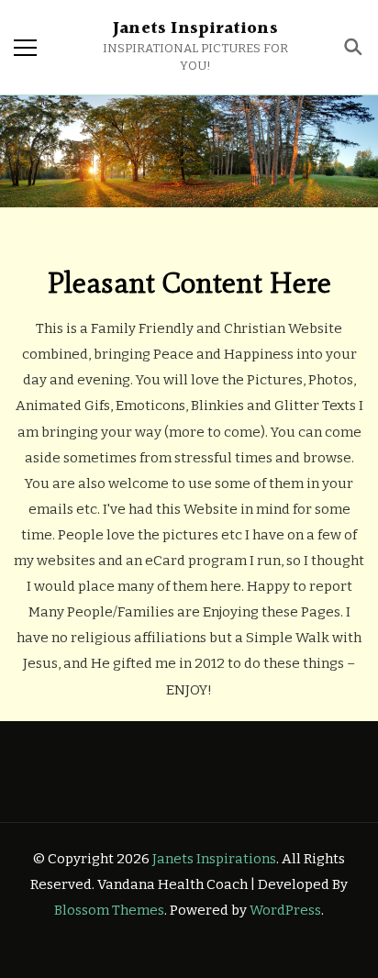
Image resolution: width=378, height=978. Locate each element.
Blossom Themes (109, 910)
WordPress (285, 910)
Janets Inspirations (195, 28)
